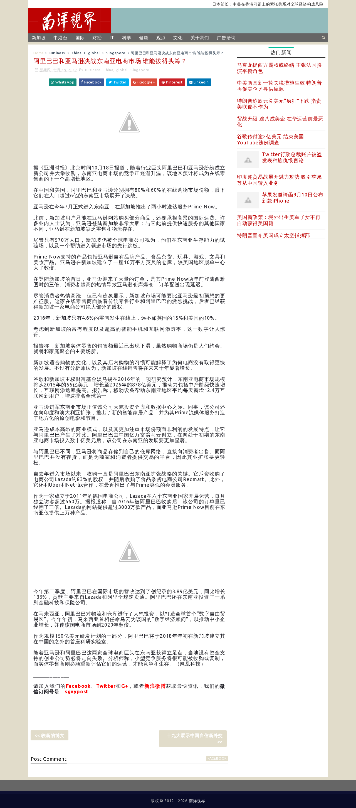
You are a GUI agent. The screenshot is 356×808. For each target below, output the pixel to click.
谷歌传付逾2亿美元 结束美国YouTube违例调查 (270, 139)
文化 (178, 37)
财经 (97, 37)
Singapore (115, 53)
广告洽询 (226, 37)
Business (57, 53)
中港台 (60, 37)
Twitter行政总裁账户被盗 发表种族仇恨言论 (292, 157)
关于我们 (200, 37)
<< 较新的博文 (49, 735)
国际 (80, 37)
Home (38, 53)
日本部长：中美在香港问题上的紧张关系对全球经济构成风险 (257, 4)
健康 (144, 37)
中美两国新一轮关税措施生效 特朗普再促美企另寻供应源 (279, 86)
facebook (217, 758)
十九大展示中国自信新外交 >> (195, 738)
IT (112, 37)
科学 (127, 37)
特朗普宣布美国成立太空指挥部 (273, 235)
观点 (161, 37)
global (94, 53)
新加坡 (39, 37)
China (77, 53)
